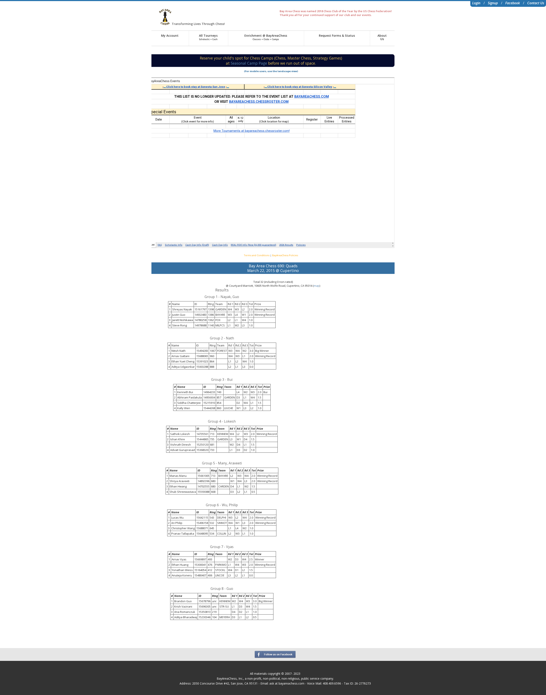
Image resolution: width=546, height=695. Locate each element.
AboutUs (382, 37)
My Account (170, 35)
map (316, 286)
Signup (493, 3)
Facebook (512, 3)
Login (476, 3)
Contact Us (535, 3)
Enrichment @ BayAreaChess (265, 37)
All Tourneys (208, 37)
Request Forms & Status (337, 35)
